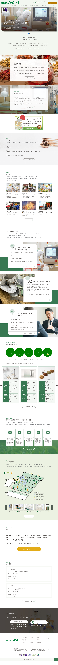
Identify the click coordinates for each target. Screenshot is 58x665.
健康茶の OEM (4, 5)
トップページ (24, 637)
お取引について (39, 639)
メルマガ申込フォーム (29, 549)
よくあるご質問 (39, 640)
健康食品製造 (24, 640)
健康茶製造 (24, 639)
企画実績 (26, 5)
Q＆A (53, 5)
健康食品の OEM (9, 5)
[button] (28, 33)
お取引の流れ (31, 5)
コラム (48, 5)
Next (57, 385)
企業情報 (37, 5)
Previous (0, 385)
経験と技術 (21, 5)
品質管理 (15, 5)
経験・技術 (31, 640)
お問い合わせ (39, 642)
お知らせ (43, 5)
